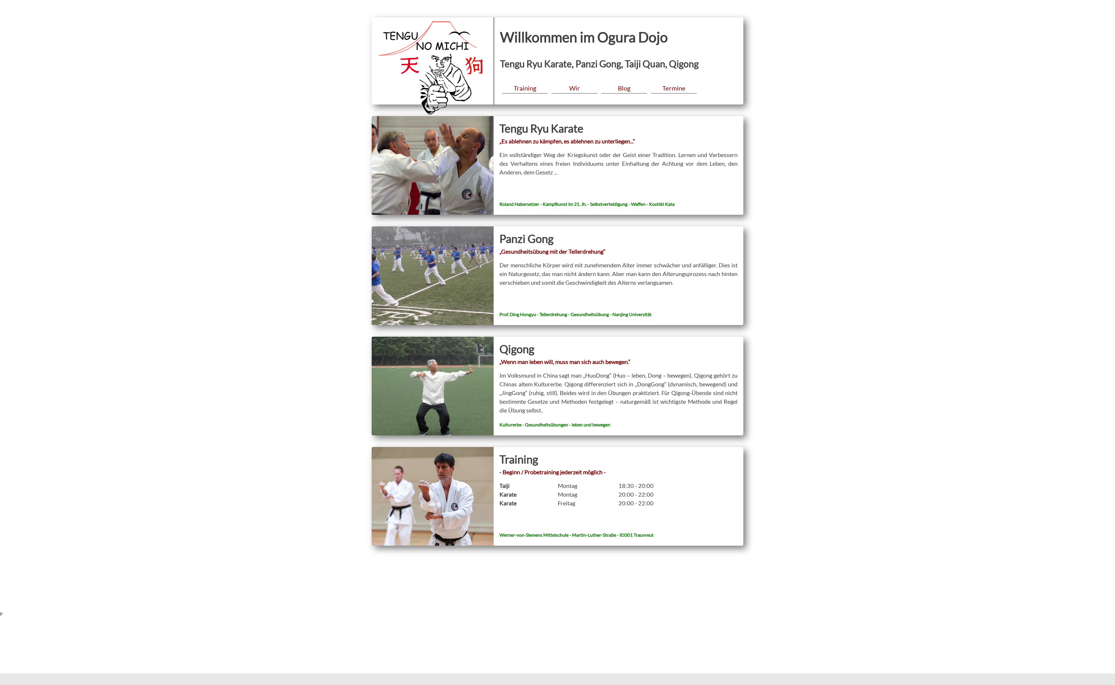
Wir (574, 88)
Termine (674, 88)
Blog (624, 88)
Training (525, 88)
